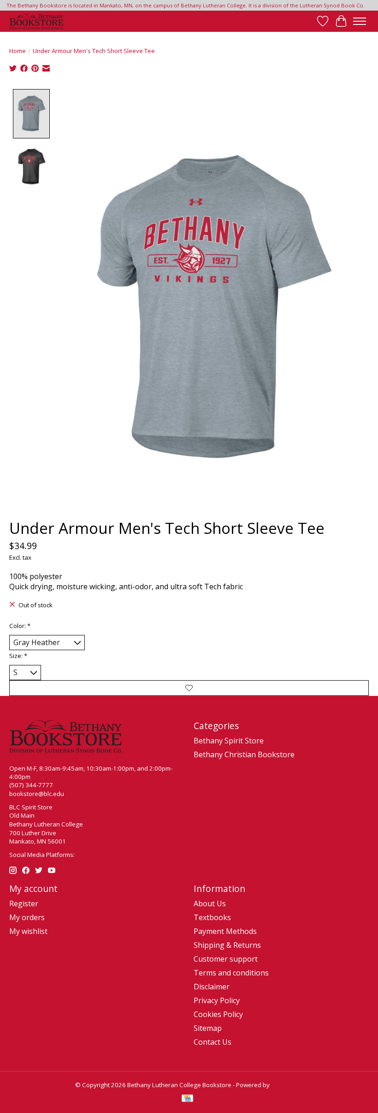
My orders (27, 917)
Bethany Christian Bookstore (244, 754)
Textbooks (212, 917)
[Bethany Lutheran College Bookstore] (36, 21)
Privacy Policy (217, 1000)
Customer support (226, 959)
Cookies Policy (218, 1014)
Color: (19, 626)
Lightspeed (287, 1085)
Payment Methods (225, 931)
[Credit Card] (187, 1099)
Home (17, 51)
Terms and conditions (231, 973)
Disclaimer (212, 986)
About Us (210, 903)
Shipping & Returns (227, 945)
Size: (18, 656)
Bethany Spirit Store (229, 741)
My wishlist (28, 931)
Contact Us (212, 1042)
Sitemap (208, 1028)
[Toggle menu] (359, 21)
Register (23, 903)
